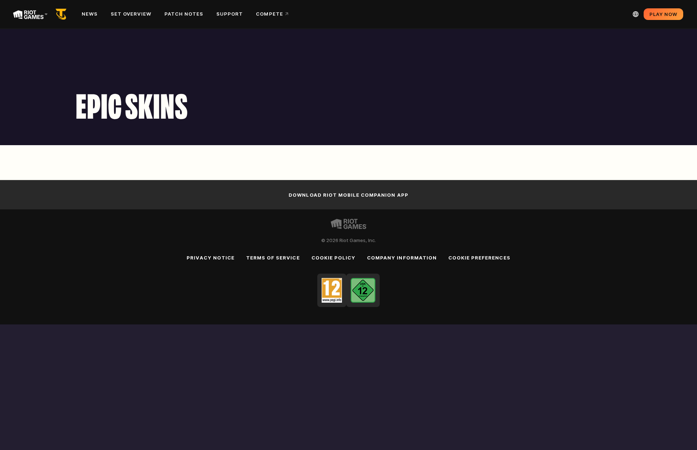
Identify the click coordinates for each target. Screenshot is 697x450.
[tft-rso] (62, 14)
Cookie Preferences (479, 258)
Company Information (402, 258)
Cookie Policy (333, 258)
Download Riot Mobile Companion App (348, 195)
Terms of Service (273, 258)
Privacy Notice (211, 258)
